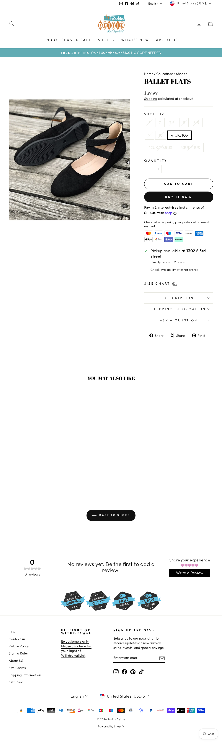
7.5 (172, 122)
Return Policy (19, 646)
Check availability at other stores (174, 270)
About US (16, 661)
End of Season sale (67, 40)
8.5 (196, 122)
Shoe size (155, 114)
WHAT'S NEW (135, 40)
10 (161, 135)
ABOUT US (167, 40)
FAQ (12, 632)
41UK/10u (179, 135)
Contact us (17, 639)
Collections (164, 74)
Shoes (180, 74)
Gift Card (16, 682)
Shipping (150, 99)
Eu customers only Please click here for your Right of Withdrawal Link (76, 648)
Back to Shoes (114, 515)
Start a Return (19, 653)
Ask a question (179, 320)
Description (178, 298)
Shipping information (179, 309)
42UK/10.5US (160, 147)
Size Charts (17, 668)
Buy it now (178, 197)
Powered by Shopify (111, 726)
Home (148, 74)
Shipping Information (25, 675)
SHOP (104, 40)
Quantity (155, 161)
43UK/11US (190, 147)
